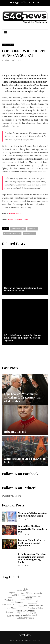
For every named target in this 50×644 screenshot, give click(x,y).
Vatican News (15, 213)
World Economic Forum (18, 219)
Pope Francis (29, 233)
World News (8, 45)
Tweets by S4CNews (11, 495)
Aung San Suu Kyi (18, 229)
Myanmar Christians (12, 233)
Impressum (25, 635)
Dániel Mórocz (13, 60)
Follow (24, 2)
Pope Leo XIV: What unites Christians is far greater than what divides (22, 397)
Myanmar (32, 229)
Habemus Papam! (15, 431)
